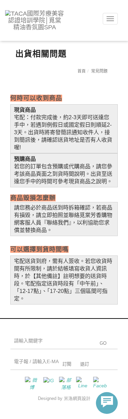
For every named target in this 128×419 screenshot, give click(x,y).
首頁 (81, 71)
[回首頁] (34, 20)
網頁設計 (81, 398)
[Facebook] (98, 383)
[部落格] (64, 383)
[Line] (81, 383)
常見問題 (99, 71)
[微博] (30, 383)
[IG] (47, 383)
